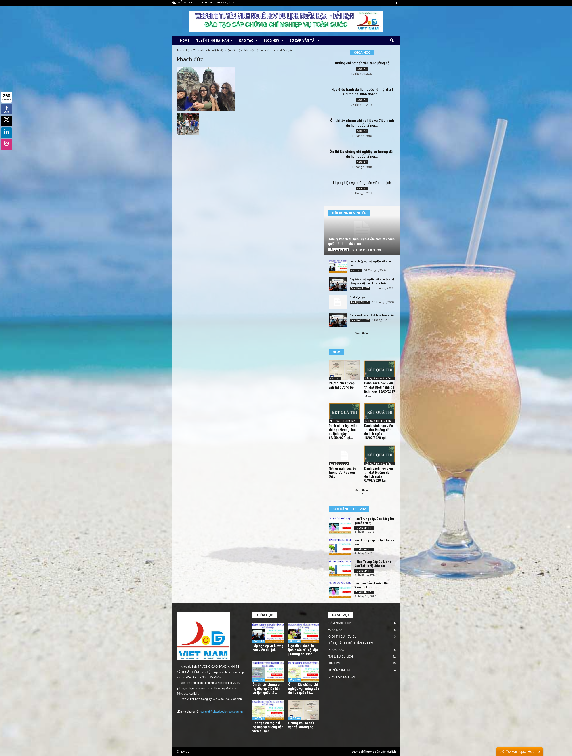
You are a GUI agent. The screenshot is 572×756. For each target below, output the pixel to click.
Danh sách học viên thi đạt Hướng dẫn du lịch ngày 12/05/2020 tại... (343, 432)
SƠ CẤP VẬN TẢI (302, 40)
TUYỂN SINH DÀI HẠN (212, 40)
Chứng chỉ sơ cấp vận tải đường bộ (362, 63)
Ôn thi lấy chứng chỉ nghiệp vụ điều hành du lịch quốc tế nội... (362, 122)
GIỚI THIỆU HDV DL (342, 636)
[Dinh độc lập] (338, 302)
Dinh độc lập (357, 297)
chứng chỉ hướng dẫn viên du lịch (374, 752)
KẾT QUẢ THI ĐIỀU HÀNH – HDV (350, 643)
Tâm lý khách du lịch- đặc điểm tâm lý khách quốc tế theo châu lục (234, 50)
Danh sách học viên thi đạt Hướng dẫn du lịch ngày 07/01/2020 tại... (378, 474)
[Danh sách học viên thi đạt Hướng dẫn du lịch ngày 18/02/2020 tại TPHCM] (379, 413)
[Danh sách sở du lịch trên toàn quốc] (338, 320)
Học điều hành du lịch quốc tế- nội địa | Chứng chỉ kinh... (303, 650)
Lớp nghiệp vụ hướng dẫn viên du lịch (362, 182)
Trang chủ (183, 50)
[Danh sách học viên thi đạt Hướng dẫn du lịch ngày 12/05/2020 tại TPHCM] (344, 413)
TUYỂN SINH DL (364, 528)
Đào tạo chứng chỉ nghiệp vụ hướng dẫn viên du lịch (267, 727)
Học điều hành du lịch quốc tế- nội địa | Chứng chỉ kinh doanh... (362, 91)
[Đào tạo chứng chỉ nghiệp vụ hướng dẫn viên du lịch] (268, 710)
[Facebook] (397, 3)
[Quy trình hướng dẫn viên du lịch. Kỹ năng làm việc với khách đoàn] (338, 284)
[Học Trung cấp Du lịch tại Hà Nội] (340, 546)
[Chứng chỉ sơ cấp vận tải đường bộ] (344, 370)
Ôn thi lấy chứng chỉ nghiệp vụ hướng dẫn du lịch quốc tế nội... (362, 153)
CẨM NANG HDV (360, 288)
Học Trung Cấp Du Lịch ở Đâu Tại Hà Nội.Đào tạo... (373, 564)
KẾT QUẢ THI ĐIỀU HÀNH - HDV (380, 378)
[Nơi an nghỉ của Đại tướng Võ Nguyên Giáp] (344, 455)
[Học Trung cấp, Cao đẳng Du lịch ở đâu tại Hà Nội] (340, 525)
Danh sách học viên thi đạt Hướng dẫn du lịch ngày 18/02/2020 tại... (378, 432)
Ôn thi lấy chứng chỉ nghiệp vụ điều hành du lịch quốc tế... (267, 688)
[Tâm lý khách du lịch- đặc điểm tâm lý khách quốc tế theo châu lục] (362, 230)
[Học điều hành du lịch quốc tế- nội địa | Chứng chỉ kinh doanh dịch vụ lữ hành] (304, 633)
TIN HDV (334, 663)
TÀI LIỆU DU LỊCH (338, 249)
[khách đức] (248, 89)
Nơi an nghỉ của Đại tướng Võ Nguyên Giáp (343, 472)
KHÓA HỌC (336, 650)
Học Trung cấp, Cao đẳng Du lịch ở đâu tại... (374, 521)
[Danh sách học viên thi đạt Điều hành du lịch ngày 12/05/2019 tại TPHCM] (379, 370)
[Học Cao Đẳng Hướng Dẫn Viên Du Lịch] (340, 589)
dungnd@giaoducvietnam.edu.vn (221, 711)
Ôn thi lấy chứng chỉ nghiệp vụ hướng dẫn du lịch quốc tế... (303, 688)
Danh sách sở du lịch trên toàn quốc (372, 315)
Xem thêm (362, 333)
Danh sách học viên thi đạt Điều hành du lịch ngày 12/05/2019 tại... (379, 389)
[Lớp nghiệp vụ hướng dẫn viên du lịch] (338, 266)
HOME (184, 40)
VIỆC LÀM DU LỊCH (341, 676)
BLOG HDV (271, 40)
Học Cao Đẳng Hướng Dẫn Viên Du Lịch (371, 585)
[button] (392, 41)
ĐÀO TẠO (246, 40)
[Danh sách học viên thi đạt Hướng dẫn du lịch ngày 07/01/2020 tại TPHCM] (379, 455)
